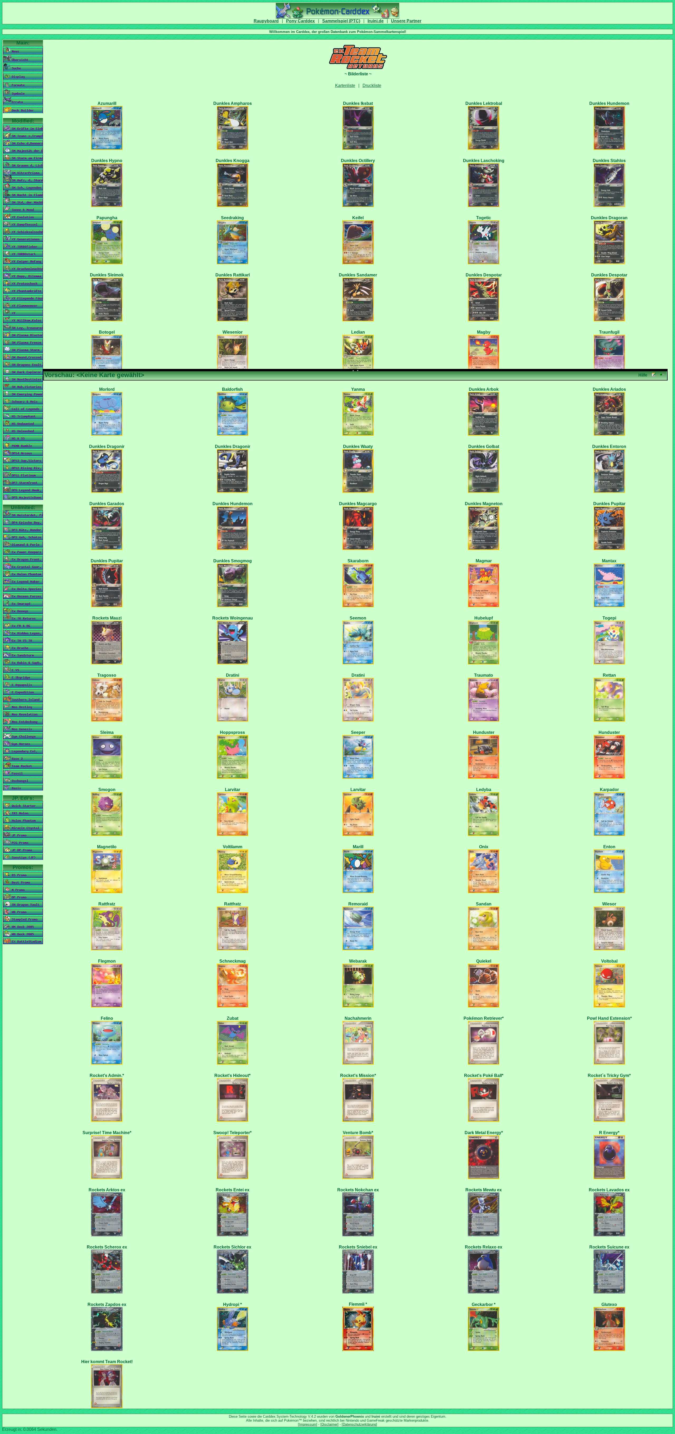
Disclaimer (329, 1424)
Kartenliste (345, 85)
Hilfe (642, 375)
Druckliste (372, 85)
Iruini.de (376, 21)
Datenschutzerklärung (359, 1424)
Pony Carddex (300, 21)
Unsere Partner (406, 21)
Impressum (307, 1424)
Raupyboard (266, 21)
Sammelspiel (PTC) (341, 21)
